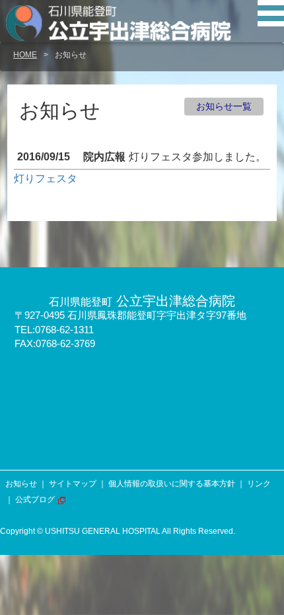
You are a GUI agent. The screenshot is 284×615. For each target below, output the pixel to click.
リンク (259, 483)
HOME (25, 54)
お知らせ (21, 483)
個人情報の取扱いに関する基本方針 (171, 483)
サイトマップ (72, 483)
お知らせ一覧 (224, 106)
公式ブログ (35, 499)
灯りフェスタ (45, 178)
